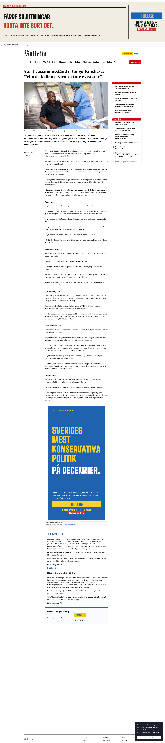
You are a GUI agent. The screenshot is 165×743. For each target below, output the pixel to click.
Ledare (70, 62)
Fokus (103, 62)
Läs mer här (155, 732)
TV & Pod (46, 62)
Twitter (123, 738)
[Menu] (26, 62)
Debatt (78, 62)
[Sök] (30, 62)
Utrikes (54, 62)
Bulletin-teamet (106, 740)
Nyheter (37, 62)
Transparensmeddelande (25, 45)
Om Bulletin (105, 738)
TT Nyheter (27, 155)
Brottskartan (135, 62)
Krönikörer (86, 62)
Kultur (109, 62)
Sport (116, 62)
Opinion (96, 62)
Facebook (124, 740)
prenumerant (67, 618)
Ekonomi (62, 62)
